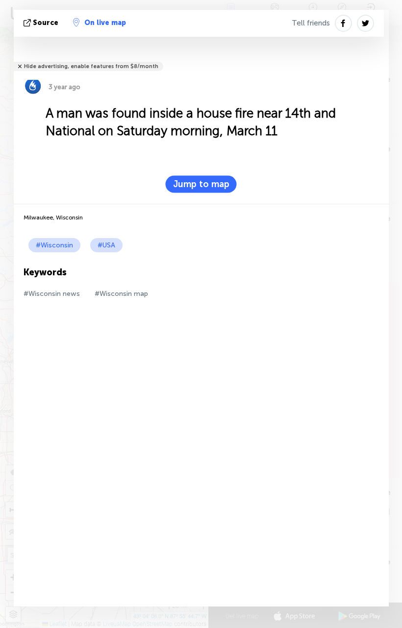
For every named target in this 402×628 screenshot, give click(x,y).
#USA (106, 245)
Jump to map (201, 184)
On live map (105, 23)
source (45, 23)
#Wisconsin (54, 245)
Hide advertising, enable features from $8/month (91, 66)
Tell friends (311, 23)
